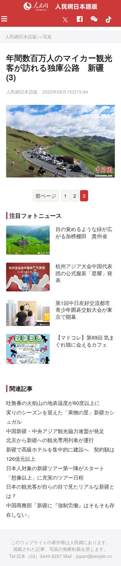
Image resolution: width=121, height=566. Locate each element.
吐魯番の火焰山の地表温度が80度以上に (53, 403)
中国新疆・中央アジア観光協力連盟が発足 (55, 431)
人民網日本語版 (21, 36)
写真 (47, 36)
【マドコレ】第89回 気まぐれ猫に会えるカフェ (84, 341)
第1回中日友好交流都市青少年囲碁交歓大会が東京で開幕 (83, 309)
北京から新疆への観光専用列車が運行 (50, 440)
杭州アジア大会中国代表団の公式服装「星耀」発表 (83, 273)
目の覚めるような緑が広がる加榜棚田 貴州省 (83, 232)
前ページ (45, 195)
